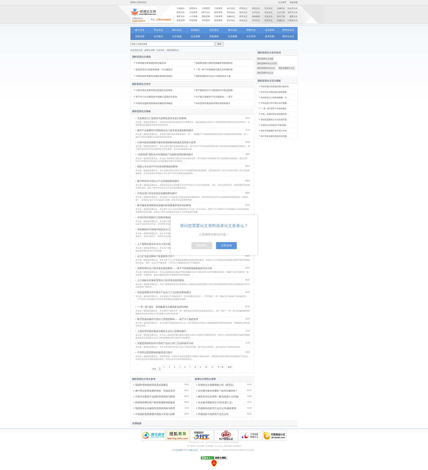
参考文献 (269, 36)
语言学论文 (293, 12)
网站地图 (228, 446)
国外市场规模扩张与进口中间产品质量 (275, 131)
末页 (230, 367)
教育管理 (181, 20)
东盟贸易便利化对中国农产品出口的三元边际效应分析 (165, 343)
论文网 (179, 450)
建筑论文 (294, 16)
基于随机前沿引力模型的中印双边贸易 (214, 90)
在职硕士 (195, 30)
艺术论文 (268, 8)
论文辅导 (282, 2)
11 (212, 367)
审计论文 (231, 20)
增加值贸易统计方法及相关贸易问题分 (275, 119)
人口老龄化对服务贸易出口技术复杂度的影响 (160, 280)
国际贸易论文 (173, 50)
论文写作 (251, 36)
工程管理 (218, 8)
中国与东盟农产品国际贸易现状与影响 (155, 396)
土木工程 (281, 12)
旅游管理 (218, 20)
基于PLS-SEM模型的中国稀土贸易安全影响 (156, 97)
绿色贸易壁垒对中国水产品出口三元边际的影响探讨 (164, 292)
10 (206, 367)
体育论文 (268, 20)
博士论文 (232, 30)
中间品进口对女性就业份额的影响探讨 (157, 193)
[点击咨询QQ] (152, 20)
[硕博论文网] (143, 17)
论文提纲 (195, 36)
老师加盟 (294, 2)
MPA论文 (205, 12)
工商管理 (206, 8)
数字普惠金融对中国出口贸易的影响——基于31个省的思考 (167, 319)
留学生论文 (288, 36)
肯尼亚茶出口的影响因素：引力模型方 (154, 69)
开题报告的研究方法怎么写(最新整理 (217, 408)
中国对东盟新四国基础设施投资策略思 (154, 103)
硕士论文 (139, 30)
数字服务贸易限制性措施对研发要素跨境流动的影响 (164, 205)
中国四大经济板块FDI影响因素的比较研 (275, 125)
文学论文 (256, 12)
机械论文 (281, 20)
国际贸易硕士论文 (287, 68)
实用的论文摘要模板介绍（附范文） (216, 385)
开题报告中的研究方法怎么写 (213, 414)
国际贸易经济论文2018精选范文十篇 (213, 76)
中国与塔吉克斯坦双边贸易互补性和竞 (154, 90)
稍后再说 (201, 245)
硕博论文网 (149, 50)
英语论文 (256, 8)
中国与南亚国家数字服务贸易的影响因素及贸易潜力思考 (166, 142)
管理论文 (193, 8)
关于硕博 (191, 446)
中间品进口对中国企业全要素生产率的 (275, 103)
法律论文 (281, 8)
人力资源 (193, 16)
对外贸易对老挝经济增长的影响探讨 (213, 103)
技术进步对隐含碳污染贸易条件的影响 (275, 92)
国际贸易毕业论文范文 (267, 63)
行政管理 (218, 16)
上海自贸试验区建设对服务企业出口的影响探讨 (161, 331)
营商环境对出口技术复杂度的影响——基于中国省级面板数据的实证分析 (174, 268)
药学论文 (243, 16)
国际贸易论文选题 (265, 59)
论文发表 (269, 30)
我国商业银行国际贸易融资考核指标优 (214, 63)
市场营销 (193, 20)
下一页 (221, 367)
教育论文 (181, 12)
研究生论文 (288, 30)
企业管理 (193, 12)
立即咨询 (226, 245)
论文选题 (177, 36)
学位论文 (158, 30)
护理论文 (243, 8)
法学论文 (256, 20)
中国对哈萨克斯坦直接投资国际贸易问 (154, 76)
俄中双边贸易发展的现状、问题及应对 (155, 391)
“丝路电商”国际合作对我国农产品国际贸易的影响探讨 (165, 154)
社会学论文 (293, 8)
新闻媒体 (256, 16)
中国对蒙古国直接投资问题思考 (151, 63)
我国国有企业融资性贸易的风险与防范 (155, 408)
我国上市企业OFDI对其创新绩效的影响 (157, 166)
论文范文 (214, 30)
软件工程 (281, 16)
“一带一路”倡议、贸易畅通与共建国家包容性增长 (162, 307)
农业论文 (268, 16)
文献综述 (139, 36)
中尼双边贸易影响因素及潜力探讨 (154, 352)
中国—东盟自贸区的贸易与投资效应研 (275, 114)
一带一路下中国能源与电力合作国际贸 (214, 69)
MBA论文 (177, 30)
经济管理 (206, 20)
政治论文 (243, 20)
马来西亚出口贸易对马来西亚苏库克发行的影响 (161, 118)
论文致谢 (209, 446)
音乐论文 (268, 12)
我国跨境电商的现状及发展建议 (151, 385)
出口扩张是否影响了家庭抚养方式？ (156, 256)
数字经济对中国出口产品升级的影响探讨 (158, 181)
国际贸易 (206, 16)
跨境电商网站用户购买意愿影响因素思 (155, 402)
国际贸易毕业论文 (265, 73)
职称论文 (251, 30)
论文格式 (158, 36)
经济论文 (231, 12)
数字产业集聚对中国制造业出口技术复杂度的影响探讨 (165, 130)
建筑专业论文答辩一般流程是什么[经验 (218, 396)
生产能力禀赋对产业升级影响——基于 (214, 97)
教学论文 (181, 16)
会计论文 (231, 8)
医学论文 (243, 12)
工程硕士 (181, 8)
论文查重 (200, 446)
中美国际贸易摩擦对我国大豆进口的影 (155, 414)
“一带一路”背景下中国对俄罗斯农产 (275, 108)
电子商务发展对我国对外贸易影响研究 (275, 136)
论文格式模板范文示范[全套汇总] (215, 402)
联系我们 (237, 446)
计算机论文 (293, 20)
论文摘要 (232, 36)
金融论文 (231, 16)
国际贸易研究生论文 (266, 68)
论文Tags (219, 446)
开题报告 (214, 36)
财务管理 (218, 12)
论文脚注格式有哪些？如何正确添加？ (218, 391)
